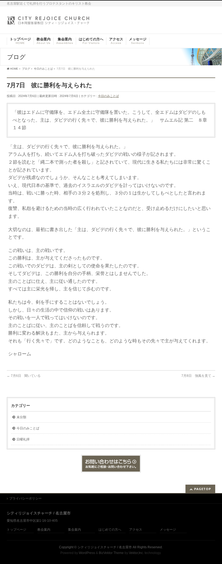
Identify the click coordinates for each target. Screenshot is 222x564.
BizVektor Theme (111, 553)
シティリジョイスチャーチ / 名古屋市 (104, 547)
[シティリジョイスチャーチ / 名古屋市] (49, 22)
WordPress (87, 553)
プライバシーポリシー (25, 498)
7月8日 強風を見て (198, 376)
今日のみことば (108, 96)
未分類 (21, 417)
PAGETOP (202, 489)
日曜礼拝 (23, 439)
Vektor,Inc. (136, 553)
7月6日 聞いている (24, 376)
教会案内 (43, 529)
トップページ (16, 529)
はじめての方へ (110, 529)
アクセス (135, 529)
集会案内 (74, 529)
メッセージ (168, 529)
